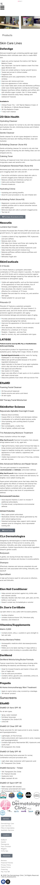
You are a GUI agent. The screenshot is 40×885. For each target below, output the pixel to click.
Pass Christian (6, 846)
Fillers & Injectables (7, 828)
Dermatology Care (7, 823)
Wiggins (4, 849)
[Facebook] (3, 881)
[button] (1, 3)
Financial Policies (7, 863)
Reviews (4, 860)
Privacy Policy (6, 865)
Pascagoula (5, 844)
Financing (4, 869)
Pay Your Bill (5, 872)
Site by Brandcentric (9, 877)
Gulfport (4, 840)
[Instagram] (8, 881)
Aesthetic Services (7, 830)
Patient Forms (6, 867)
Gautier (3, 842)
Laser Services (6, 826)
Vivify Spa (4, 851)
